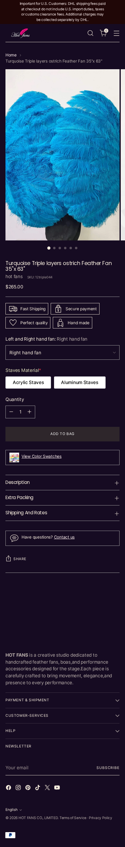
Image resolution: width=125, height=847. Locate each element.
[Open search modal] (90, 33)
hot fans (14, 276)
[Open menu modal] (116, 33)
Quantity (14, 399)
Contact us (64, 537)
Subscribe (108, 768)
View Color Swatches (42, 456)
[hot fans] (20, 33)
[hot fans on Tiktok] (38, 788)
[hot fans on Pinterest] (28, 788)
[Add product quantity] (29, 412)
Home (11, 55)
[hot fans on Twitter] (48, 788)
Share (19, 559)
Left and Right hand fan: (46, 339)
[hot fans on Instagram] (18, 788)
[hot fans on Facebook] (9, 788)
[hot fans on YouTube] (57, 788)
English (11, 810)
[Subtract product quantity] (11, 412)
